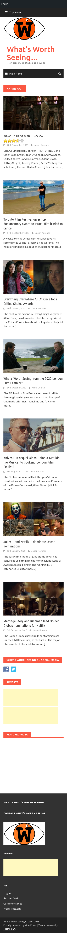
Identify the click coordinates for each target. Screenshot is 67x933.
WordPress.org (12, 908)
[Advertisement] (30, 697)
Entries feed (10, 898)
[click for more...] (54, 167)
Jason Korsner (41, 145)
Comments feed (12, 903)
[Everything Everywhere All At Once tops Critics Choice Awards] (33, 276)
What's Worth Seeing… (31, 53)
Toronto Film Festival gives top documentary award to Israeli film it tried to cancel (33, 223)
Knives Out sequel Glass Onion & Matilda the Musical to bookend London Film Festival (31, 462)
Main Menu (15, 73)
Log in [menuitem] (4, 3)
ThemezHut (9, 928)
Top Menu (15, 12)
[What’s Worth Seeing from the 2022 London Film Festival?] (33, 355)
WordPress (30, 925)
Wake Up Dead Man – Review (23, 136)
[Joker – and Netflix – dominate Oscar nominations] (33, 519)
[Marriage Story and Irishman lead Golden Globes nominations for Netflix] (33, 598)
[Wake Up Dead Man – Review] (33, 113)
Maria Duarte (38, 387)
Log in (7, 893)
